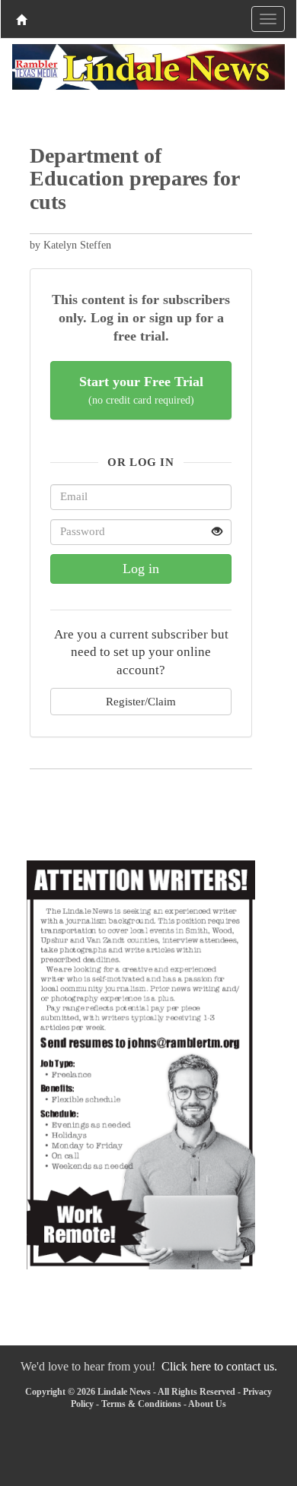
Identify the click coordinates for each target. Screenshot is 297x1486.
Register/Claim (141, 701)
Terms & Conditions (141, 1404)
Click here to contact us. (219, 1366)
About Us (207, 1404)
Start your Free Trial (141, 390)
